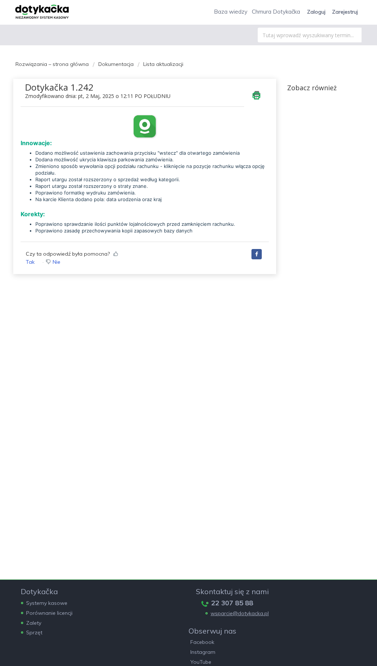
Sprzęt (34, 632)
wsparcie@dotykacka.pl (240, 613)
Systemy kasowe (46, 603)
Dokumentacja (116, 64)
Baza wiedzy (230, 11)
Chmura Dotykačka (276, 11)
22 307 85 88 (232, 603)
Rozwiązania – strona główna (52, 64)
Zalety (33, 623)
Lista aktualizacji (163, 64)
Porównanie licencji (49, 613)
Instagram (202, 652)
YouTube (200, 662)
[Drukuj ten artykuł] (256, 95)
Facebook (202, 642)
